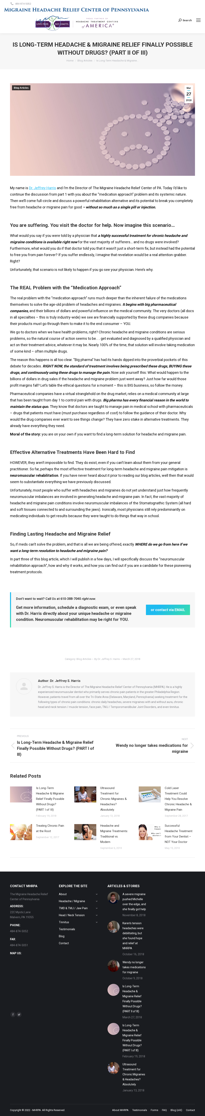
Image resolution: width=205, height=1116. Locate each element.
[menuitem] (120, 1110)
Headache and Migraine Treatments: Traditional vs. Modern (114, 834)
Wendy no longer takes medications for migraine (134, 967)
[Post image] (21, 794)
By (107, 659)
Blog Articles (21, 87)
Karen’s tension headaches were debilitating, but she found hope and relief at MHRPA (133, 936)
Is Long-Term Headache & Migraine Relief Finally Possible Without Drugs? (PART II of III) (132, 999)
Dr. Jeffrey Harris (42, 188)
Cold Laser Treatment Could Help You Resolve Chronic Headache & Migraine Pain (178, 798)
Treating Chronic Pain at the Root (50, 828)
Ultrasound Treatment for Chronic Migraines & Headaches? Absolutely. (113, 798)
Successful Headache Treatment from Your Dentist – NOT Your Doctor (178, 834)
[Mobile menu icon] (198, 20)
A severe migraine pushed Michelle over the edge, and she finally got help (134, 902)
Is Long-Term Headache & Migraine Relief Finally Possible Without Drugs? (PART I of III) (50, 798)
